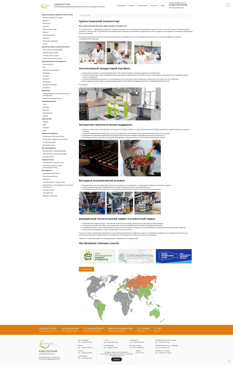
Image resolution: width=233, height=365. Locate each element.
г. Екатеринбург (109, 345)
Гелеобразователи (49, 101)
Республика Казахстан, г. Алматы (165, 340)
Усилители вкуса (49, 190)
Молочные (47, 23)
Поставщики (83, 85)
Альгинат (46, 107)
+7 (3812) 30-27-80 (112, 342)
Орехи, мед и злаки (49, 29)
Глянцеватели (48, 193)
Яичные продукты (49, 148)
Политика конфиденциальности (49, 359)
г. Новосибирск (83, 356)
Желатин (46, 110)
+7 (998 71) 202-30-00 (164, 353)
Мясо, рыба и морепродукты (53, 50)
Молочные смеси (49, 145)
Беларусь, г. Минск (135, 345)
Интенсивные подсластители (53, 163)
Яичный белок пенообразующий (54, 154)
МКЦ (44, 130)
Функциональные (49, 35)
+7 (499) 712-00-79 (86, 347)
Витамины (46, 73)
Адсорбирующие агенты (51, 173)
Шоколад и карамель (50, 41)
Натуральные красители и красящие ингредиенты (56, 94)
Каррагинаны (47, 113)
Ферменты (46, 179)
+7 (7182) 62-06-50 (163, 347)
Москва (80, 345)
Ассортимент (142, 5)
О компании (121, 5)
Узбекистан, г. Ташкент (162, 351)
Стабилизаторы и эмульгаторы (54, 182)
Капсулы (46, 76)
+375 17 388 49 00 (138, 347)
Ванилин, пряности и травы (53, 18)
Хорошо (116, 359)
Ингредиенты (47, 170)
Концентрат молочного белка (53, 136)
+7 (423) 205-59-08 (138, 342)
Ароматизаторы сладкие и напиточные (57, 15)
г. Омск (106, 340)
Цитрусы (46, 38)
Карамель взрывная (50, 196)
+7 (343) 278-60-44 (112, 347)
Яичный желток (48, 157)
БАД (44, 67)
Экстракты (46, 88)
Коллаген (46, 79)
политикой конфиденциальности (121, 355)
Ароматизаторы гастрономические (55, 47)
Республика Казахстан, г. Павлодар (166, 345)
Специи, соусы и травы (51, 56)
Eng (162, 5)
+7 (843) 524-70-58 (86, 353)
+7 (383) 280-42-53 (86, 358)
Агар (44, 104)
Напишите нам (86, 269)
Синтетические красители (52, 98)
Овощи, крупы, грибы (50, 53)
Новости (132, 5)
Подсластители (48, 160)
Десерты (46, 21)
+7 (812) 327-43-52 (86, 342)
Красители (46, 91)
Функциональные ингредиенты (54, 61)
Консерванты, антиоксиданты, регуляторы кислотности (58, 186)
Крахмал (46, 128)
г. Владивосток (134, 340)
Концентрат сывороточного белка (55, 139)
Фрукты (45, 32)
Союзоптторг (62, 4)
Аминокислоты (48, 64)
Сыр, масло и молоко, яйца (52, 58)
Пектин (45, 116)
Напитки (46, 26)
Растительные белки (50, 176)
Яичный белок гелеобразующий (54, 151)
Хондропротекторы (50, 85)
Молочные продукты (50, 133)
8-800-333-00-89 (178, 5)
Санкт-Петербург (83, 340)
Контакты (153, 5)
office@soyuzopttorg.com (176, 7)
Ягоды (45, 44)
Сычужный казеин (49, 142)
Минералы (46, 82)
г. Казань (81, 351)
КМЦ (44, 125)
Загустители (47, 119)
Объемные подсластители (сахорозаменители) (52, 166)
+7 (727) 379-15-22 (163, 342)
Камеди (45, 122)
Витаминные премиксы (51, 70)
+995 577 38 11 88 (138, 353)
